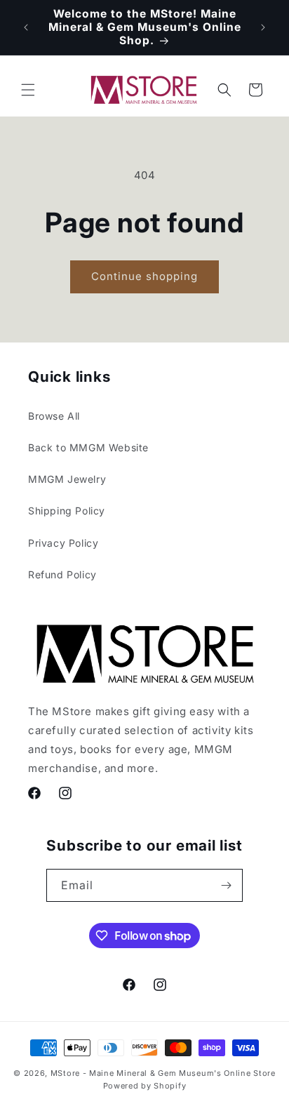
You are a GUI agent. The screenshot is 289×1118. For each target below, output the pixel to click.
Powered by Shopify (145, 1086)
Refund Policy (62, 574)
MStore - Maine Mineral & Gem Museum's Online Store (163, 1073)
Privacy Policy (63, 543)
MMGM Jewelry (67, 479)
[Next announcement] (263, 27)
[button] (28, 89)
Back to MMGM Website (88, 447)
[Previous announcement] (26, 27)
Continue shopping (144, 276)
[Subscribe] (226, 885)
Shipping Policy (66, 511)
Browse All (54, 416)
